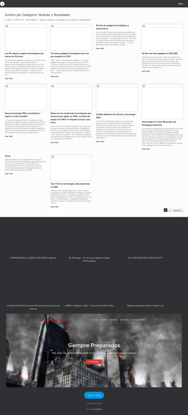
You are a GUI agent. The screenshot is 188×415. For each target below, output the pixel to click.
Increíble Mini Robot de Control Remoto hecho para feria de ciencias (33, 307)
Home (7, 155)
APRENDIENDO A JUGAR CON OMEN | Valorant (33, 257)
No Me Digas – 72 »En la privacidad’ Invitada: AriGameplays (89, 259)
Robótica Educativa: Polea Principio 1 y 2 (145, 305)
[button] (180, 223)
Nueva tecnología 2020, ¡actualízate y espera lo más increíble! (22, 115)
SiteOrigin (98, 409)
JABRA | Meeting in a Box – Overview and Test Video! (89, 305)
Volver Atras (94, 395)
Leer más (9, 78)
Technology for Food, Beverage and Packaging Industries (159, 123)
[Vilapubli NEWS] (2, 3)
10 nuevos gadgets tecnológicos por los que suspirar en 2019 (70, 55)
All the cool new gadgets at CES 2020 (160, 53)
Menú (181, 3)
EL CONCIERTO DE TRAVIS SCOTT (145, 257)
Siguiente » (178, 210)
